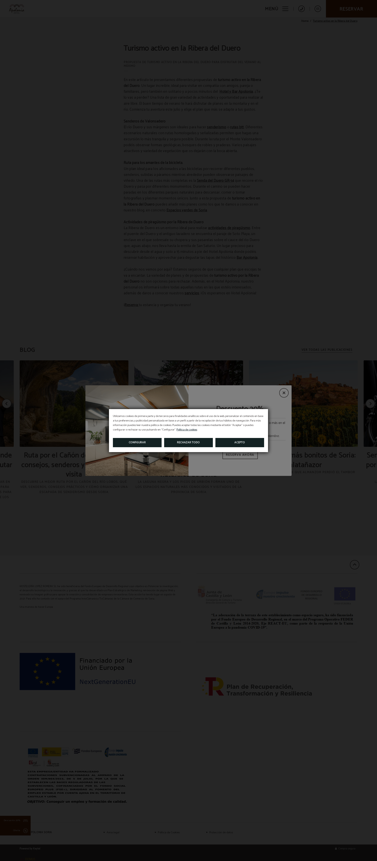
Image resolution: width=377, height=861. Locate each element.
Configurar (137, 442)
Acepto (239, 442)
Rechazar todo (188, 442)
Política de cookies (187, 430)
